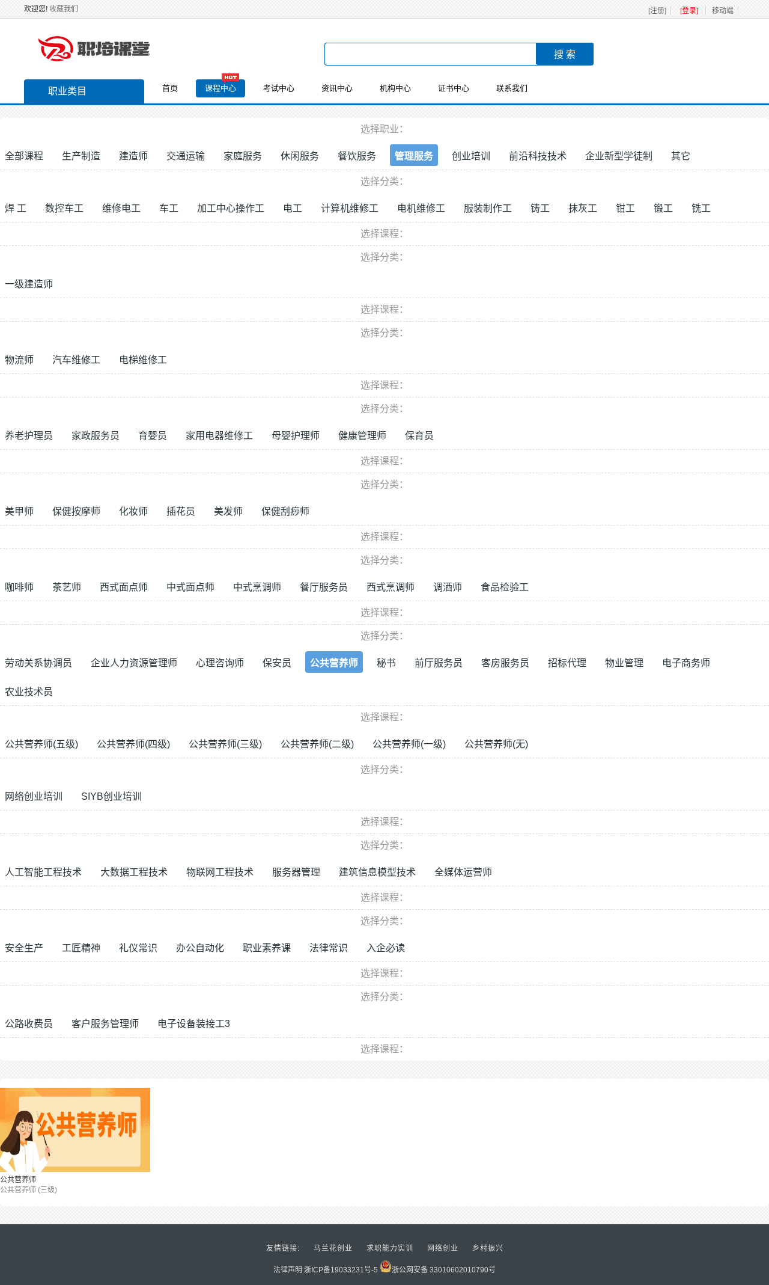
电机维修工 (421, 208)
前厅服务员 (439, 663)
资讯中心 (337, 88)
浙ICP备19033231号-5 (341, 1270)
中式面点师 (190, 587)
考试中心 (278, 88)
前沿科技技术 (538, 156)
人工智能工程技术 (43, 872)
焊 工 (15, 208)
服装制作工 (488, 208)
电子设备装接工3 (193, 1024)
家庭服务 (242, 156)
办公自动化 (200, 948)
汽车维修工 (76, 360)
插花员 (180, 511)
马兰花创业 (333, 1248)
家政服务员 (95, 436)
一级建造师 (29, 284)
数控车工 (64, 208)
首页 (170, 88)
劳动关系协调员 (38, 663)
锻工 (663, 208)
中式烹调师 (257, 587)
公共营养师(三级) (225, 744)
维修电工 (121, 208)
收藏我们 (63, 9)
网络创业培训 (33, 796)
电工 (292, 208)
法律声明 (287, 1270)
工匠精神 (81, 948)
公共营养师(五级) (41, 744)
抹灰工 (582, 208)
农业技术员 (29, 692)
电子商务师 (686, 663)
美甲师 (19, 511)
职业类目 (67, 91)
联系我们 (511, 88)
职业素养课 (267, 948)
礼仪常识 (138, 948)
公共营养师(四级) (133, 744)
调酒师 (447, 587)
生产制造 (81, 156)
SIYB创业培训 (111, 796)
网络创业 (442, 1248)
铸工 (540, 208)
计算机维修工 (349, 208)
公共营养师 (334, 663)
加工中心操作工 (230, 208)
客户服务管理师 (105, 1024)
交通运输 (185, 156)
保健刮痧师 (285, 511)
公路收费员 (29, 1024)
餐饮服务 (357, 156)
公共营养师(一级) (409, 744)
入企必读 (385, 948)
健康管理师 (362, 436)
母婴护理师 (296, 436)
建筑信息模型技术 (377, 872)
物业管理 (624, 663)
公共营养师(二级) (317, 744)
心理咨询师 (220, 663)
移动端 (723, 11)
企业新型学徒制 (618, 156)
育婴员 (152, 436)
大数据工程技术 (134, 872)
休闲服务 (300, 156)
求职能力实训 (389, 1248)
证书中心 (453, 88)
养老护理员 (29, 436)
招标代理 (567, 663)
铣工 (701, 208)
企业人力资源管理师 (134, 663)
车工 (168, 208)
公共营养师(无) (496, 744)
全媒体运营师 (463, 872)
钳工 (625, 208)
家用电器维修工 (219, 436)
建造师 (133, 156)
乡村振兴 (487, 1248)
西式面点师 (124, 587)
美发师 (228, 511)
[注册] (657, 11)
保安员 (277, 663)
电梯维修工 (143, 360)
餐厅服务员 (324, 587)
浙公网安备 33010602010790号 (444, 1270)
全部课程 (24, 156)
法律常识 (328, 948)
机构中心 (395, 88)
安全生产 (24, 948)
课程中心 (220, 88)
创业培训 (471, 156)
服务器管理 (296, 872)
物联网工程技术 (220, 872)
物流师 (19, 360)
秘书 (386, 663)
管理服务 (414, 156)
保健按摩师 (76, 511)
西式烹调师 (390, 587)
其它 (680, 156)
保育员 (419, 436)
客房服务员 (505, 663)
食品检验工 (505, 587)
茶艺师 (66, 587)
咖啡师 (19, 587)
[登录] (689, 11)
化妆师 (133, 511)
